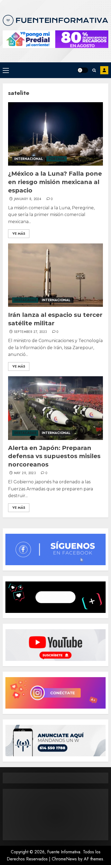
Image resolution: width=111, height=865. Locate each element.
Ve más (18, 233)
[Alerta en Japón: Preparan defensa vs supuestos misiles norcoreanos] (55, 408)
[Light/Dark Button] (82, 70)
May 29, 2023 (25, 473)
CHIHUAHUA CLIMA (55, 814)
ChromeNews (64, 859)
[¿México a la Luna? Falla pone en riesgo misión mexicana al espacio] (55, 134)
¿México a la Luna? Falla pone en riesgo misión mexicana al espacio (55, 182)
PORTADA (56, 158)
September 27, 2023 (30, 332)
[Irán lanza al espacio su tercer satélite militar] (55, 275)
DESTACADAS (25, 300)
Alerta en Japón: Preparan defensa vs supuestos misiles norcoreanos (54, 456)
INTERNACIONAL (28, 158)
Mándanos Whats (104, 70)
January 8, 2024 (27, 199)
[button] (6, 70)
